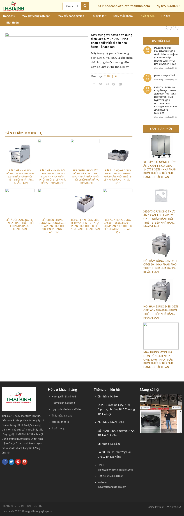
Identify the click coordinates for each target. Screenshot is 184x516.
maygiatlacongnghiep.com (39, 511)
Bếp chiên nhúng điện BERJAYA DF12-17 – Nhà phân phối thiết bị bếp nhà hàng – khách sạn (85, 224)
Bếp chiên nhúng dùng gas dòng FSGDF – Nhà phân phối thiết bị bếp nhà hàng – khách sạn (53, 226)
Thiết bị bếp (147, 16)
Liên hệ (37, 506)
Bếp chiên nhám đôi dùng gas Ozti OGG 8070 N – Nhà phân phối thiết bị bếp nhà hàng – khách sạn (52, 177)
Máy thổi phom (123, 16)
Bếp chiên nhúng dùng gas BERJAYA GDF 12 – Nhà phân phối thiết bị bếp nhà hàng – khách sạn (20, 177)
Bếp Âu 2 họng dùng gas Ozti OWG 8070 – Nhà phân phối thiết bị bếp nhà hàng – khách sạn (118, 177)
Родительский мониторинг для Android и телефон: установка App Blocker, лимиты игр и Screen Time (166, 56)
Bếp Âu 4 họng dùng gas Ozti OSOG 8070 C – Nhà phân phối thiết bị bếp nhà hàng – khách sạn (118, 226)
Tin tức (165, 16)
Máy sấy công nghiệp (71, 16)
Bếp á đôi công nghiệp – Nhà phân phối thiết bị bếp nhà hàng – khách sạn (20, 224)
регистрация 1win (165, 75)
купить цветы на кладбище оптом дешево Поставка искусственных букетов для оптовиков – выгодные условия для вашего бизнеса (165, 100)
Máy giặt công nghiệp (35, 16)
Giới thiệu (12, 22)
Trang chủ (9, 16)
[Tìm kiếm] (85, 6)
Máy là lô (98, 16)
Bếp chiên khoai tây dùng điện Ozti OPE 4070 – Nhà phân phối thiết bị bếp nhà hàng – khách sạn (85, 177)
